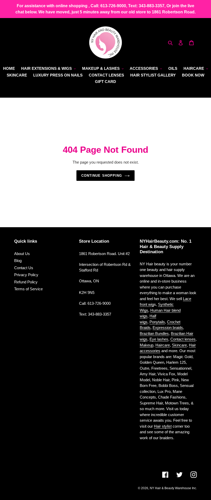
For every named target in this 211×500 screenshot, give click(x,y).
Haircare (162, 345)
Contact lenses (183, 339)
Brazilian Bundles (154, 333)
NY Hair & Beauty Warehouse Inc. (173, 488)
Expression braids (168, 327)
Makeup (146, 345)
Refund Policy (26, 282)
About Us (22, 253)
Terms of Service (28, 289)
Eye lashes (159, 339)
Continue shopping (101, 175)
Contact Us (23, 268)
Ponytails (157, 322)
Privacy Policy (26, 275)
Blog (18, 260)
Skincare (179, 345)
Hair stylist (163, 426)
